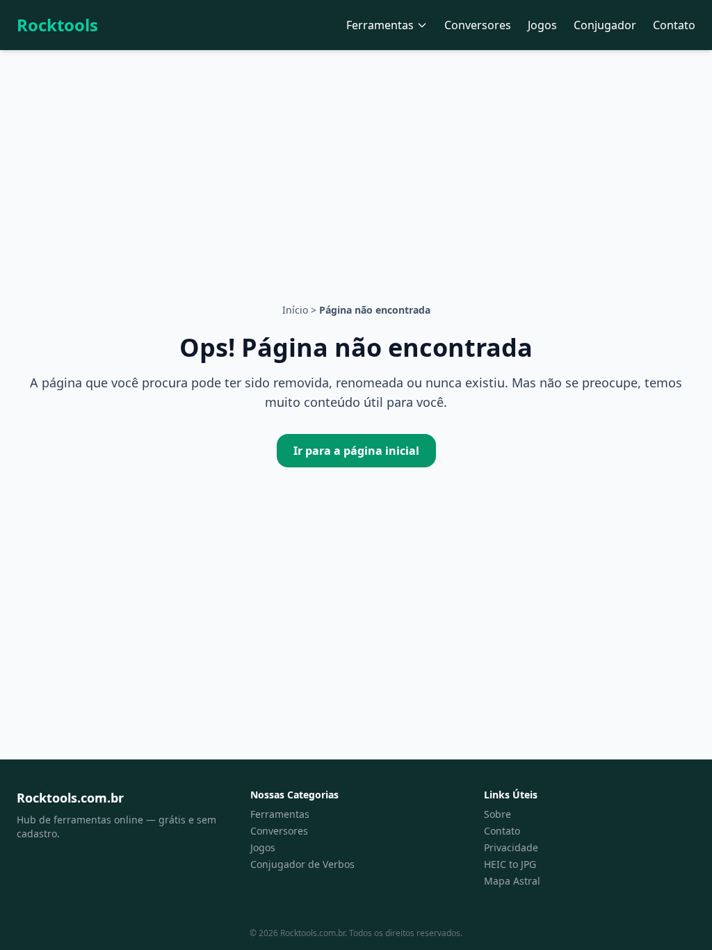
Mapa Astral (512, 880)
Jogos (542, 25)
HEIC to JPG (510, 864)
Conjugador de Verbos (302, 864)
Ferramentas (380, 25)
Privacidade (511, 847)
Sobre (497, 814)
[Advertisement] (356, 154)
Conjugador (605, 25)
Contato (674, 25)
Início (295, 309)
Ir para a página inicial (356, 450)
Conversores (477, 25)
